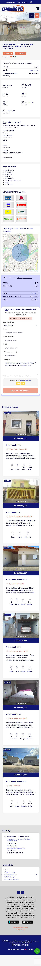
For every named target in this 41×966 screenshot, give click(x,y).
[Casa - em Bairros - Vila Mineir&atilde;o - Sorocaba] (15, 8)
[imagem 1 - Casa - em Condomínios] (21, 558)
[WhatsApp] (37, 951)
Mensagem (6, 359)
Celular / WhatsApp (8, 336)
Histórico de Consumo (11, 879)
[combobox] (20, 325)
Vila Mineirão (27, 44)
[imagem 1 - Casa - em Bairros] (21, 423)
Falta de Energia (9, 877)
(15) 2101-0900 (12, 846)
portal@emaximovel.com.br (16, 848)
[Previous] (6, 424)
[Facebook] (18, 892)
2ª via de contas (9, 872)
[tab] (31, 15)
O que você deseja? (8, 322)
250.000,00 (34, 70)
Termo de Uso (20, 930)
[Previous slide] (3, 26)
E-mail (5, 344)
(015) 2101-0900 (22, 2)
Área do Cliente (10, 2)
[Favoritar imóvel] (37, 413)
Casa (5, 44)
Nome (4, 329)
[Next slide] (37, 26)
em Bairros (13, 44)
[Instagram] (22, 892)
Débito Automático (10, 874)
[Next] (36, 424)
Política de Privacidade (20, 927)
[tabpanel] (20, 26)
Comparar (21, 53)
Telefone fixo (10, 352)
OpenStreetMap (34, 271)
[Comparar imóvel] (37, 416)
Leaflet (26, 271)
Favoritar (9, 53)
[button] (31, 2)
